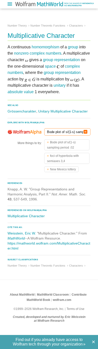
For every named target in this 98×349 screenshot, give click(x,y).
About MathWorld (22, 294)
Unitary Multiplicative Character (63, 111)
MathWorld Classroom (53, 294)
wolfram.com (62, 300)
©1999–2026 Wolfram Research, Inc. (39, 309)
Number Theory (17, 25)
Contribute (79, 294)
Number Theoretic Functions (47, 25)
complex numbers (45, 53)
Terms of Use (75, 309)
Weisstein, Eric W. (22, 233)
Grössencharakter (22, 111)
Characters (76, 25)
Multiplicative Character (26, 216)
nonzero (21, 53)
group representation (61, 60)
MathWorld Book (38, 300)
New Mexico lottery (63, 169)
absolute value (21, 92)
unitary (60, 85)
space (50, 66)
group (73, 47)
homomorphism (45, 47)
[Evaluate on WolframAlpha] (85, 132)
